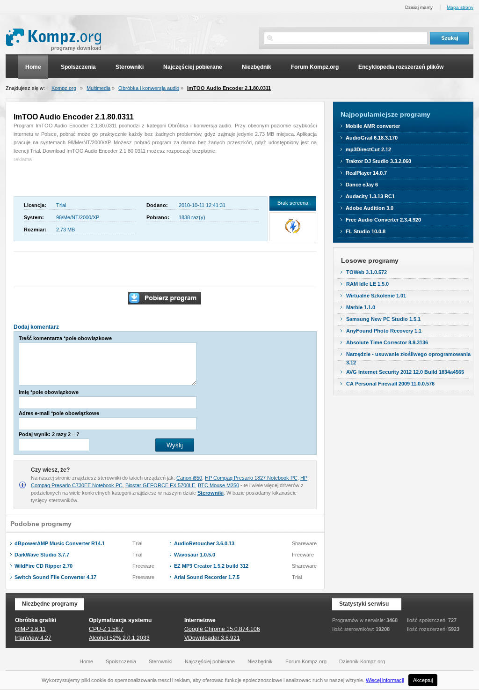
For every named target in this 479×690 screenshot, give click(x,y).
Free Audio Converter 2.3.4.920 (383, 220)
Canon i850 (189, 478)
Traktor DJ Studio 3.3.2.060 (378, 161)
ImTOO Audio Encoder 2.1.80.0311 (229, 88)
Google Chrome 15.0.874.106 (222, 629)
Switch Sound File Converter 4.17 (55, 577)
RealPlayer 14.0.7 (366, 173)
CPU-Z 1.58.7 (106, 629)
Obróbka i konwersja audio (148, 88)
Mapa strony (460, 7)
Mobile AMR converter (373, 126)
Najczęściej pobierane (192, 67)
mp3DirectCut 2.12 (368, 149)
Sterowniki (130, 67)
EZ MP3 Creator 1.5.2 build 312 (211, 566)
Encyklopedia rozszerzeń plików (400, 67)
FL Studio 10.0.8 (365, 231)
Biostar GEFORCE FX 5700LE (160, 485)
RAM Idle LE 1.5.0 (367, 284)
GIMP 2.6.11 (30, 629)
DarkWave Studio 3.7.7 (42, 554)
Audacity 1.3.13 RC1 (370, 196)
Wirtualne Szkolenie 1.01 (376, 295)
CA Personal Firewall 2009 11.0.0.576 (390, 383)
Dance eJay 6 (362, 184)
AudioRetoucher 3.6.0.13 (204, 543)
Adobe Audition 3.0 (369, 208)
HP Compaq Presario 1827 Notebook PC (251, 478)
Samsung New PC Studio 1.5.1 (383, 319)
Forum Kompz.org (315, 67)
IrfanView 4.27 (33, 638)
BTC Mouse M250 (218, 485)
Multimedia (98, 88)
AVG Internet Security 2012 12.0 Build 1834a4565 (405, 372)
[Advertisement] (68, 177)
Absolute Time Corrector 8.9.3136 (387, 342)
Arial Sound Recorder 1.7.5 (207, 577)
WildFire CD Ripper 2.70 (44, 566)
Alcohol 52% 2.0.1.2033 (119, 638)
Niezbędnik (256, 67)
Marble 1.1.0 (360, 307)
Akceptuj (423, 680)
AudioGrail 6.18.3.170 (372, 138)
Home (33, 67)
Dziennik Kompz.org (362, 661)
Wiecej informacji (385, 680)
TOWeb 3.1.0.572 (366, 272)
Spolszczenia (78, 67)
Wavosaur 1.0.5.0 (194, 554)
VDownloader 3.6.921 (212, 638)
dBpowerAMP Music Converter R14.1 (60, 543)
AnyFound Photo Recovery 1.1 (383, 331)
